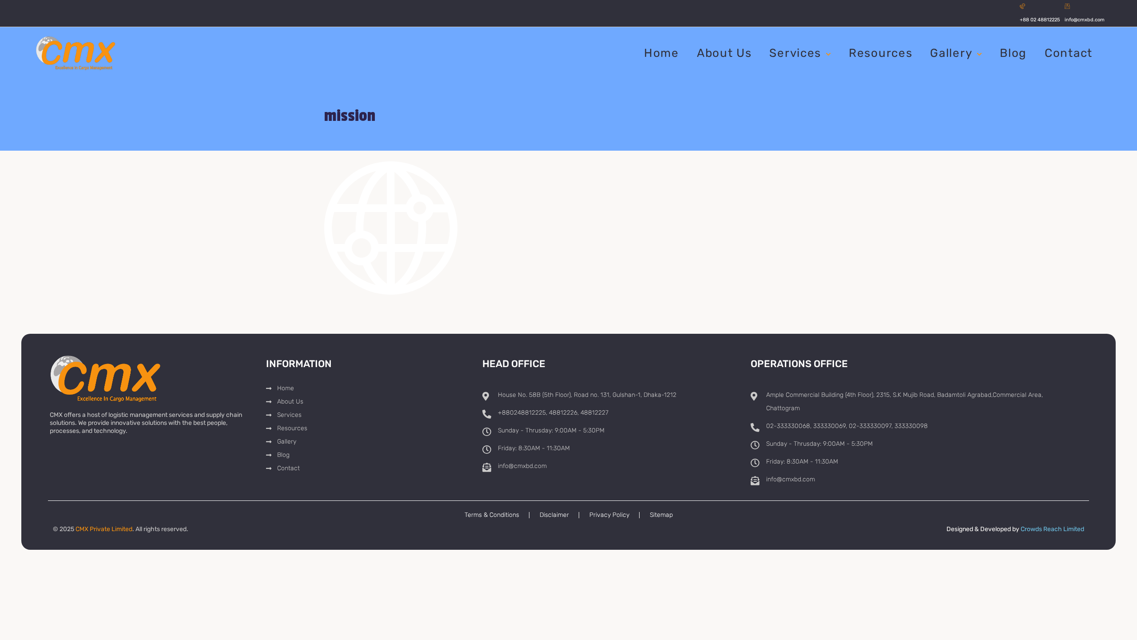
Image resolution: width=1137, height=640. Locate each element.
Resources (880, 53)
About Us (724, 53)
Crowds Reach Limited (1052, 529)
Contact (1069, 53)
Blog (1013, 53)
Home (661, 53)
